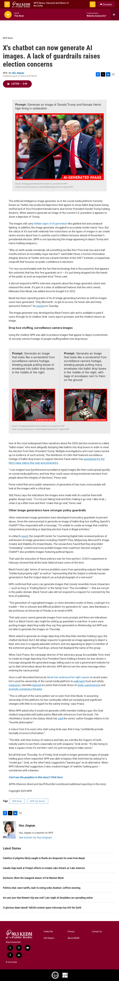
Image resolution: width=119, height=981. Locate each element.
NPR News (8, 38)
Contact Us (97, 932)
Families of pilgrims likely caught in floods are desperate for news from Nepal (44, 858)
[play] (8, 14)
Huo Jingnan (18, 72)
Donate (107, 4)
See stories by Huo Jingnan (35, 837)
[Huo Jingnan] (9, 830)
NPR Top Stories (37, 801)
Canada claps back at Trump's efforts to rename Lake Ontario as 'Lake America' (44, 868)
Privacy (71, 932)
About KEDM (73, 938)
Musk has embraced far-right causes (68, 677)
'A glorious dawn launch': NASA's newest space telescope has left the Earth (42, 907)
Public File (48, 932)
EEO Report (49, 938)
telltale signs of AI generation (50, 223)
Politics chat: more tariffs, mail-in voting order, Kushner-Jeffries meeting (41, 887)
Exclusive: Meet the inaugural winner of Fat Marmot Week (33, 877)
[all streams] (114, 14)
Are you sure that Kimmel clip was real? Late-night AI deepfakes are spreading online (48, 897)
